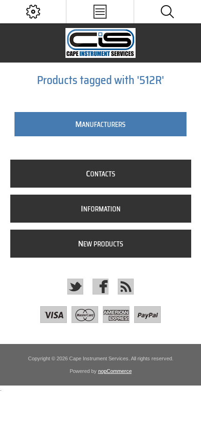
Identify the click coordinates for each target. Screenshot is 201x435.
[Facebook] (100, 286)
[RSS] (125, 286)
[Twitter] (75, 286)
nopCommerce (115, 371)
